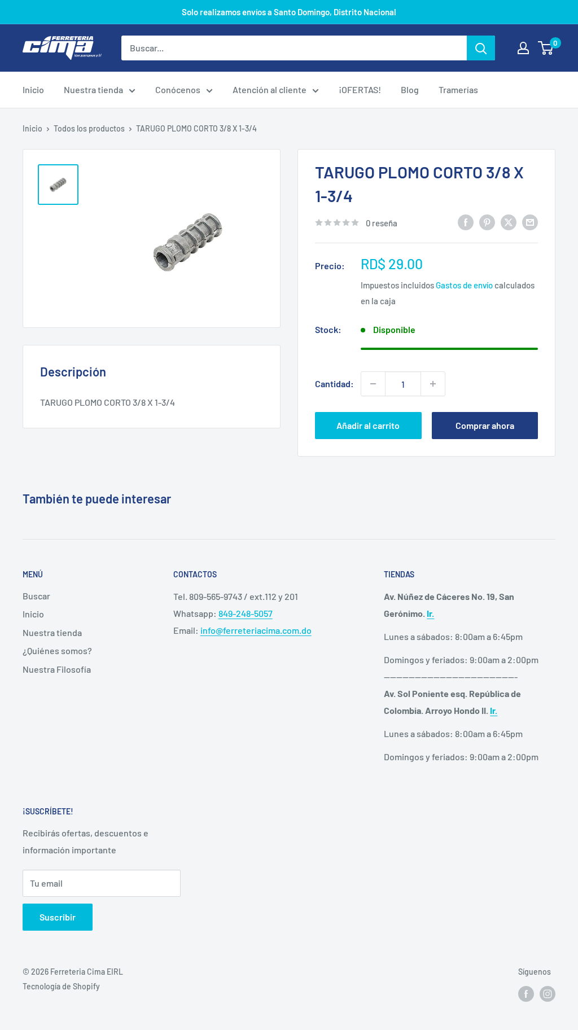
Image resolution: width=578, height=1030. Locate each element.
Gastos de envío (464, 285)
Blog (410, 89)
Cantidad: (334, 383)
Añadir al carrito (368, 425)
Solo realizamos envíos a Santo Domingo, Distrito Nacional (289, 12)
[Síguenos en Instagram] (547, 994)
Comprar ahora (485, 425)
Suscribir (58, 916)
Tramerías (458, 89)
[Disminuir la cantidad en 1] (373, 384)
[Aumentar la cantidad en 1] (433, 384)
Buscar (36, 595)
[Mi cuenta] (523, 48)
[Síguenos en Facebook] (526, 994)
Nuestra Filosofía (57, 669)
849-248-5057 (245, 613)
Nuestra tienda (93, 89)
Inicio (33, 89)
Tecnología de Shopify (61, 986)
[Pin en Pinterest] (487, 221)
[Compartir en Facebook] (466, 221)
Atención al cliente (269, 89)
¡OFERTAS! (360, 89)
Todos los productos (89, 128)
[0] (546, 48)
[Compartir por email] (530, 221)
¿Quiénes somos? (57, 650)
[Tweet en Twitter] (508, 221)
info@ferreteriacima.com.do (256, 630)
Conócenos (177, 89)
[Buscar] (481, 48)
